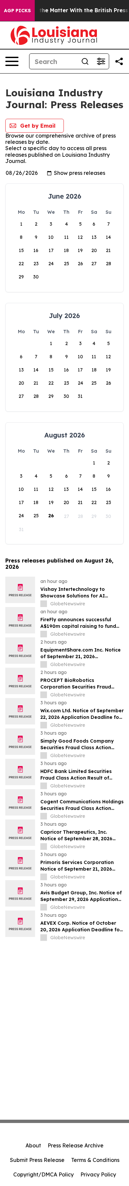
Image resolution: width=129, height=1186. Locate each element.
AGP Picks (17, 11)
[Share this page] (119, 61)
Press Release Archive (76, 1145)
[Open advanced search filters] (101, 61)
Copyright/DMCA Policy (43, 1174)
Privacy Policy (98, 1174)
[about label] (43, 603)
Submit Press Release (37, 1160)
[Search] (85, 61)
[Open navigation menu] (12, 61)
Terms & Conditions (95, 1160)
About (33, 1145)
